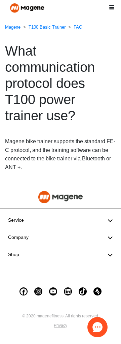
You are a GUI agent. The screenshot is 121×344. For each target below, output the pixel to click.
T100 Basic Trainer (47, 27)
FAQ (78, 27)
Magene (13, 27)
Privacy (60, 325)
